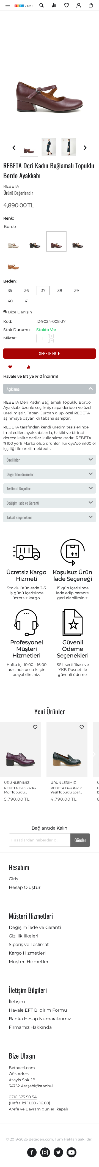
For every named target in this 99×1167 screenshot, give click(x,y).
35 (10, 290)
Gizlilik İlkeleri (23, 936)
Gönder (80, 840)
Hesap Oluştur (24, 887)
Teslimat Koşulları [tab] (19, 488)
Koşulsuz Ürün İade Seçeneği (72, 575)
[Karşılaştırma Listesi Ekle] (28, 366)
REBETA (11, 186)
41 (27, 301)
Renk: (8, 218)
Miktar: (9, 337)
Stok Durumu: (17, 329)
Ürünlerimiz (16, 782)
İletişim (17, 1001)
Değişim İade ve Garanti (35, 927)
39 (76, 290)
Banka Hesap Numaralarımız (40, 1018)
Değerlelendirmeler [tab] (20, 474)
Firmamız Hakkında (30, 1027)
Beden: (9, 281)
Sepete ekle (49, 353)
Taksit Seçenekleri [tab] (19, 517)
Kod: (7, 321)
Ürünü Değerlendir (18, 193)
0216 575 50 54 (23, 1096)
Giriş (13, 878)
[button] (92, 754)
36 (26, 290)
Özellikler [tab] (13, 460)
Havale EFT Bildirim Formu (38, 1010)
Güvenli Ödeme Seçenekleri (73, 649)
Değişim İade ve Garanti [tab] (23, 503)
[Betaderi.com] (24, 5)
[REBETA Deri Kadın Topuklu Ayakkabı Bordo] (49, 73)
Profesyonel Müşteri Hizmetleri (26, 649)
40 (10, 301)
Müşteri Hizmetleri (29, 961)
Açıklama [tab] (13, 389)
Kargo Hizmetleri (27, 953)
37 (43, 290)
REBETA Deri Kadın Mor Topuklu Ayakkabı (20, 790)
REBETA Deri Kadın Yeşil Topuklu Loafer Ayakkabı (67, 790)
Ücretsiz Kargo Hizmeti (26, 575)
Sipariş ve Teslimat (29, 944)
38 (59, 290)
